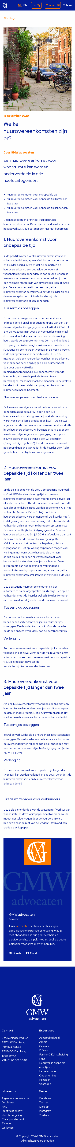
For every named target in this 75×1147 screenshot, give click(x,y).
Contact (51, 5)
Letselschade (47, 1071)
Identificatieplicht (12, 1111)
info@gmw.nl (9, 1056)
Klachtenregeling (12, 1115)
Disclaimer (8, 1102)
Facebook (45, 1098)
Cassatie (44, 1046)
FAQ (4, 1106)
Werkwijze (8, 1127)
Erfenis (43, 1050)
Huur (42, 1059)
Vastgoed (45, 1084)
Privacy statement (13, 1119)
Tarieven (7, 1123)
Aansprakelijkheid (49, 1038)
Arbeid (43, 1042)
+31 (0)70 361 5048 (14, 1060)
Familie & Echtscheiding (53, 1054)
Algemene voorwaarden (16, 1098)
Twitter (43, 1102)
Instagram (45, 1111)
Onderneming (47, 1075)
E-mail (33, 953)
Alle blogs (9, 18)
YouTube (44, 1115)
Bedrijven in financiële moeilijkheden (52, 1065)
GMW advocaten (5, 5)
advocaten (22, 926)
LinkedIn (17, 953)
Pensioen (44, 1080)
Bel (34, 5)
